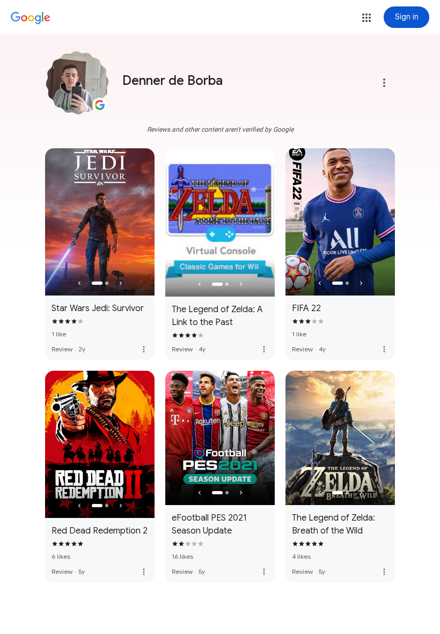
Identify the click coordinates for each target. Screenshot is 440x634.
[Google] (30, 18)
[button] (366, 17)
